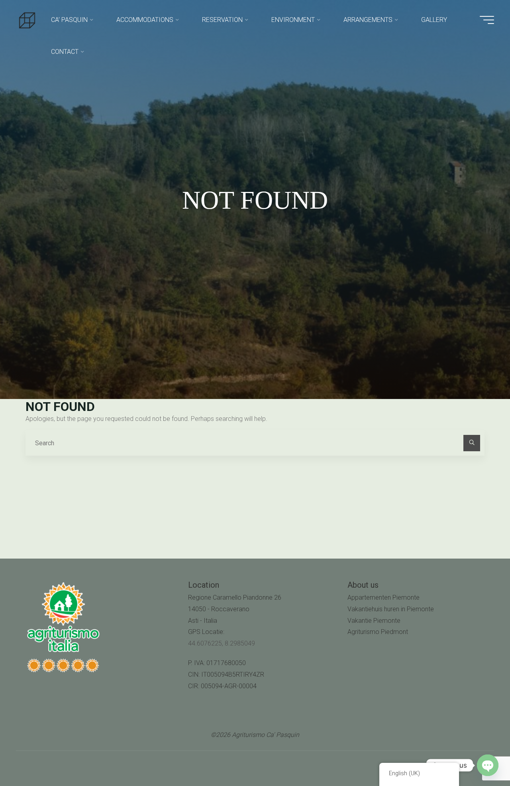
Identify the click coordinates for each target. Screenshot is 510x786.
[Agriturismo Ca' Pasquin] (27, 20)
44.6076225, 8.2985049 (221, 643)
